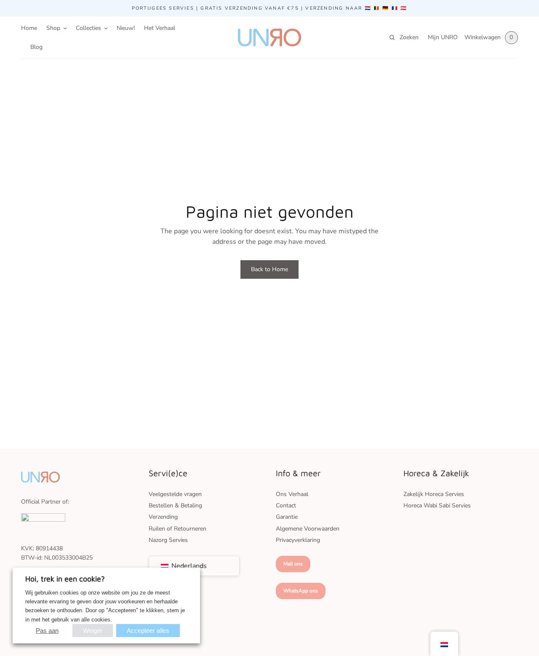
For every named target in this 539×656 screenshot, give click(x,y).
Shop (53, 28)
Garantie (287, 517)
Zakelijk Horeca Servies (433, 494)
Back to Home (269, 269)
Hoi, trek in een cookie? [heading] (65, 578)
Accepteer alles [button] (148, 630)
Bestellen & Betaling (175, 505)
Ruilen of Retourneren (177, 529)
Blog (36, 47)
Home (29, 28)
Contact (286, 505)
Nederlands (188, 566)
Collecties (88, 28)
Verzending (163, 517)
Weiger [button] (92, 630)
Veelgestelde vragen (175, 494)
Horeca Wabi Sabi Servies (437, 505)
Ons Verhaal (292, 494)
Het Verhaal (159, 28)
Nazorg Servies (168, 540)
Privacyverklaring (298, 540)
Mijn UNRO (443, 37)
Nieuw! (126, 28)
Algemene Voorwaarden (307, 529)
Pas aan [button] (47, 630)
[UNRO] (269, 37)
